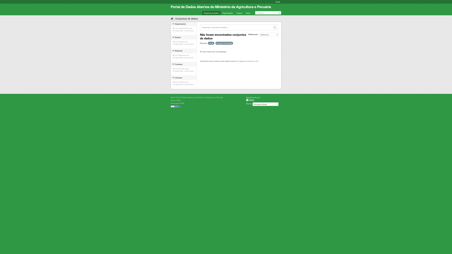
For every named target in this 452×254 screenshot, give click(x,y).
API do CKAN (176, 100)
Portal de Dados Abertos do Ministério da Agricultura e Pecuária (221, 6)
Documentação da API (250, 61)
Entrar (278, 2)
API (238, 61)
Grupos (239, 13)
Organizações (227, 13)
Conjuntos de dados (211, 13)
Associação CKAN (177, 103)
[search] (274, 27)
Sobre (248, 13)
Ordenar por (253, 34)
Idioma (248, 103)
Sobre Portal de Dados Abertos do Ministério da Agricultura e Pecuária (197, 97)
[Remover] (212, 43)
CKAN (250, 100)
